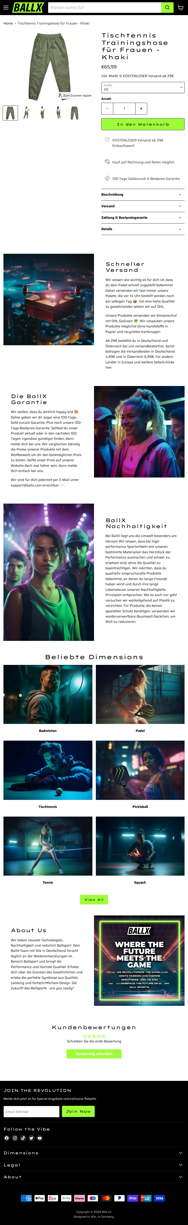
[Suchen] (167, 7)
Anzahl (106, 98)
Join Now (78, 1111)
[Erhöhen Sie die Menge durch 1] (141, 109)
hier (108, 367)
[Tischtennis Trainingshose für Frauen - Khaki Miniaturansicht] (10, 113)
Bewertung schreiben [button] (94, 1054)
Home (8, 23)
